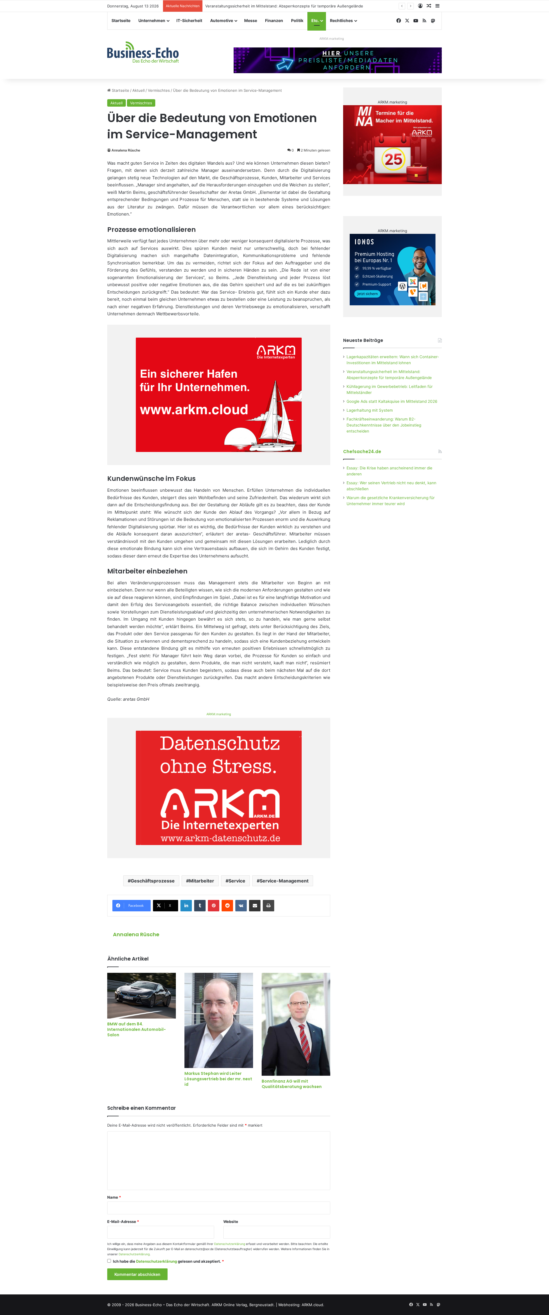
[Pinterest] (213, 905)
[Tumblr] (200, 905)
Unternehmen (151, 20)
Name (114, 1197)
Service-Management (284, 881)
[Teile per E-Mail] (254, 905)
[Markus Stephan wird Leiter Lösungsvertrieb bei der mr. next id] (218, 1020)
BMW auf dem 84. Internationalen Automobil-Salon (136, 1029)
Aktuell (138, 90)
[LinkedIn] (186, 905)
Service (236, 881)
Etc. (315, 20)
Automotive (221, 20)
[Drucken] (268, 905)
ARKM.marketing (331, 39)
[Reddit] (227, 905)
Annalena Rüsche (126, 150)
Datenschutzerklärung (229, 1244)
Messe (250, 20)
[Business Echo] (143, 52)
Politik (297, 20)
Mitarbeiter (201, 881)
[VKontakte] (241, 905)
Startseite (121, 20)
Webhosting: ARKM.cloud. (301, 1304)
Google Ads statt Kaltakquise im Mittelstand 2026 (392, 401)
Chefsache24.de (362, 452)
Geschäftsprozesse (153, 881)
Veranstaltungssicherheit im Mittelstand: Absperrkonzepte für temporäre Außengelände (284, 6)
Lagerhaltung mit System (370, 410)
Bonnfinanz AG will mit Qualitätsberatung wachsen (292, 1083)
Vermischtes (159, 90)
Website (230, 1221)
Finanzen (274, 20)
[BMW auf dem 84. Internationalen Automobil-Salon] (141, 996)
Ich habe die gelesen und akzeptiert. (168, 1261)
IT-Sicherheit (189, 20)
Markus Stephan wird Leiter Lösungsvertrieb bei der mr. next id (218, 1079)
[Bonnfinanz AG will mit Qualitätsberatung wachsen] (296, 1024)
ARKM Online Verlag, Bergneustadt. (243, 1304)
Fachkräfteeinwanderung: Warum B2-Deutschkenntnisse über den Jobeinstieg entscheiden (384, 425)
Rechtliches (341, 20)
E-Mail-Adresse (123, 1221)
